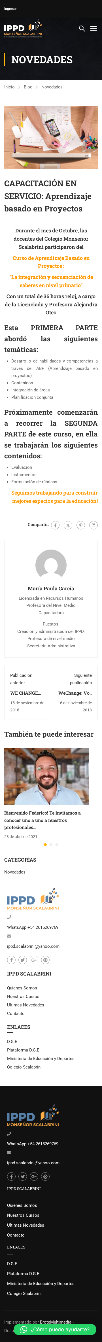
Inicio (9, 87)
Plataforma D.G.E (23, 1050)
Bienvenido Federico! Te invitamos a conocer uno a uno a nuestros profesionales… (42, 820)
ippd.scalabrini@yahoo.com (33, 946)
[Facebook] (55, 525)
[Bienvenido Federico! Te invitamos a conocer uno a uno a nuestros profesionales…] (46, 776)
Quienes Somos (22, 988)
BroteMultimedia (55, 1322)
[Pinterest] (80, 525)
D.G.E (12, 1041)
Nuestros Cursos (23, 996)
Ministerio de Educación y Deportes (41, 1058)
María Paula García (51, 588)
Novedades (52, 87)
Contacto (16, 1013)
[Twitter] (68, 525)
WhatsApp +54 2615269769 (32, 927)
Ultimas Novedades (25, 1005)
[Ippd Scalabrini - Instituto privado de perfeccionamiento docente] (23, 28)
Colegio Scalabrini (24, 1067)
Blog (28, 87)
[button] (45, 844)
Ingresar (10, 9)
